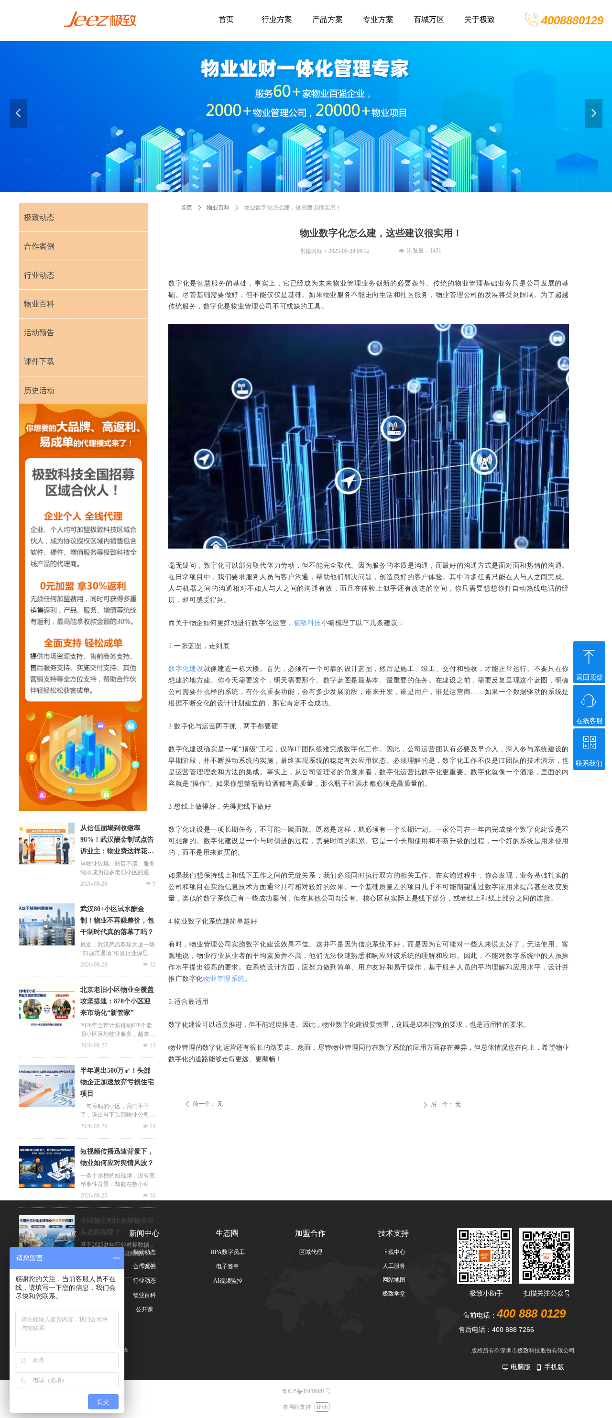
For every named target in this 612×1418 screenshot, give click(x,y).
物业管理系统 (224, 978)
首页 (186, 207)
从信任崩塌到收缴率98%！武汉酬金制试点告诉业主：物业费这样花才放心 (117, 840)
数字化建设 (186, 668)
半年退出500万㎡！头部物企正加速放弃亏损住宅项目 (117, 1082)
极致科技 (307, 623)
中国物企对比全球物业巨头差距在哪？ (117, 1226)
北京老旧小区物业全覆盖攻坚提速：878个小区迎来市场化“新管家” (117, 1001)
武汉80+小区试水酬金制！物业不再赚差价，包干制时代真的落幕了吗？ (117, 920)
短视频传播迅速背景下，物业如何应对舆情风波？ (117, 1157)
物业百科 (218, 207)
